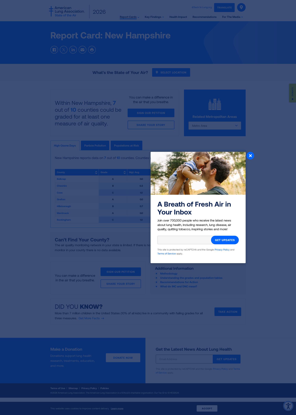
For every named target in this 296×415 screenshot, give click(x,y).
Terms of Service (166, 253)
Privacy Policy (222, 249)
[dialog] (148, 207)
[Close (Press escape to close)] (250, 156)
